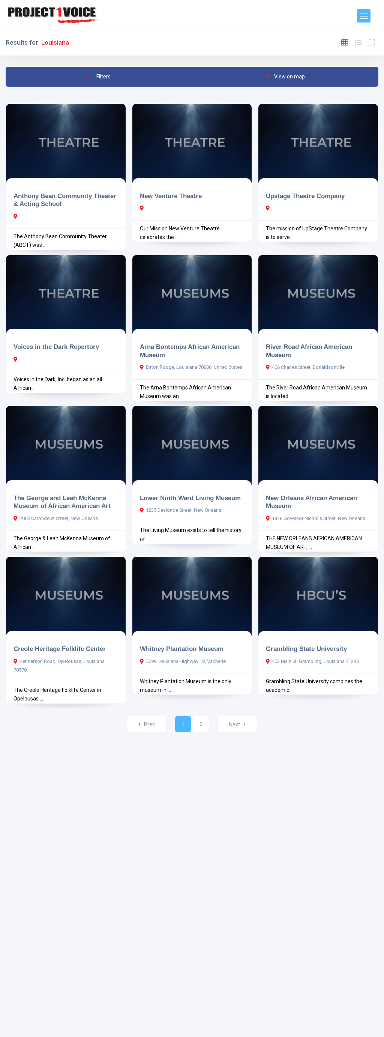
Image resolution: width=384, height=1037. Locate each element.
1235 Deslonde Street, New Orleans (183, 510)
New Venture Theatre (171, 196)
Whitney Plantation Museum (182, 648)
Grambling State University (306, 648)
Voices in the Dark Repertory (56, 346)
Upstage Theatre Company (305, 196)
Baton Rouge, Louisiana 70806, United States (194, 367)
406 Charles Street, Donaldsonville (308, 367)
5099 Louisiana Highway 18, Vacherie (186, 661)
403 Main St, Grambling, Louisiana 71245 (315, 661)
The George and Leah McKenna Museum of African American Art (62, 502)
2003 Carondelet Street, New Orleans (59, 518)
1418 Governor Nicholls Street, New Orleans (318, 518)
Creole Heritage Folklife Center (60, 648)
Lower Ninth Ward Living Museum (190, 498)
